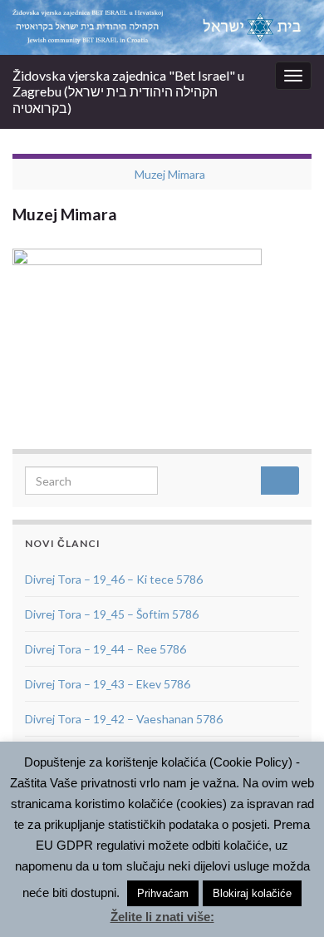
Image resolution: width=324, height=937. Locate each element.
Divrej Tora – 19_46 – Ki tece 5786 (114, 579)
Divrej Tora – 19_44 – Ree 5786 (105, 649)
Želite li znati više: (162, 917)
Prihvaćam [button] (163, 893)
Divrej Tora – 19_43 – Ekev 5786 (107, 684)
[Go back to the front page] (162, 27)
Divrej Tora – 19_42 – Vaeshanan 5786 (124, 719)
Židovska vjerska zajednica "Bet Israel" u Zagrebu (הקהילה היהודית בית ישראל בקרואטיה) (128, 91)
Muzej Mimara (170, 174)
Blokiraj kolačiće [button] (252, 893)
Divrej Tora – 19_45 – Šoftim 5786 (112, 614)
